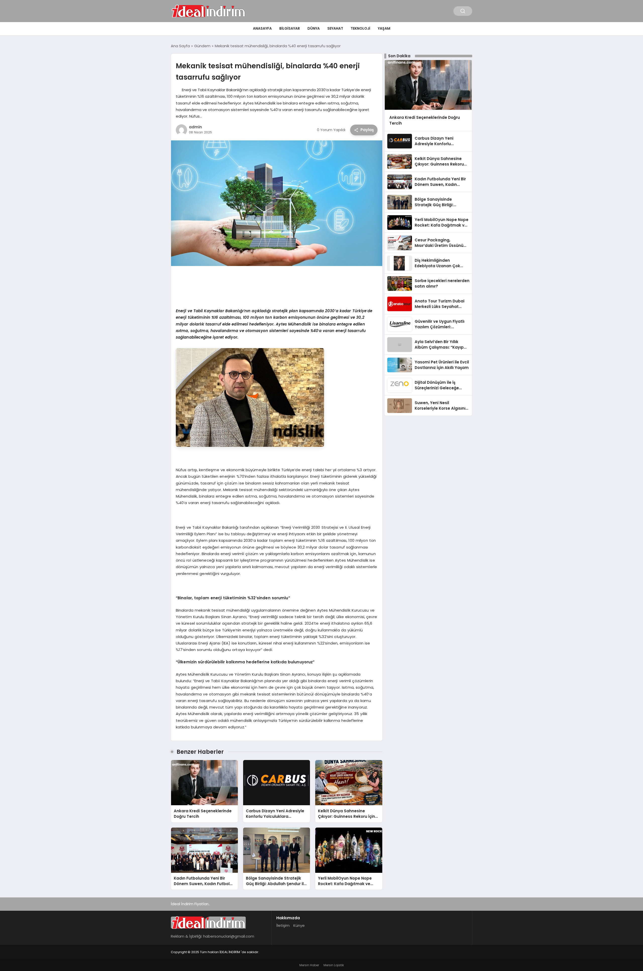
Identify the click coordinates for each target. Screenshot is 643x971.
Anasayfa (262, 28)
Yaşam (384, 28)
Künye (299, 925)
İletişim (283, 925)
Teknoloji (360, 28)
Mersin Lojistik (334, 965)
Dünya (313, 28)
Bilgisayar (289, 28)
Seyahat (335, 28)
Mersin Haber (309, 965)
